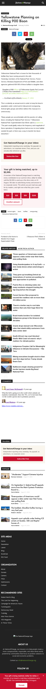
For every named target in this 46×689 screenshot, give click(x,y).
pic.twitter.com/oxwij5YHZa (18, 93)
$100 (34, 195)
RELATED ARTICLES (8, 249)
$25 (16, 195)
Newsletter (5, 544)
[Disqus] (23, 412)
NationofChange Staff (10, 25)
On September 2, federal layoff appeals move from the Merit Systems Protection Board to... (27, 487)
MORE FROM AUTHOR (26, 249)
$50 (25, 195)
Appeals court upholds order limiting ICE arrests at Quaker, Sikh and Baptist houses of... (27, 520)
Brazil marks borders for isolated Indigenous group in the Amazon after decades (28, 318)
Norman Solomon (16, 477)
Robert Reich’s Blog (8, 597)
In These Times (6, 623)
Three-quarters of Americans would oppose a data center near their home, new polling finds (28, 256)
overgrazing (33, 211)
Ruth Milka (14, 503)
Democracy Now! (7, 610)
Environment (5, 13)
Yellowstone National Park (9, 214)
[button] (43, 3)
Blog (2, 551)
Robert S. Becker (16, 512)
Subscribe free (12, 156)
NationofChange (14, 29)
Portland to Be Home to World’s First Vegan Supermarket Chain (9, 239)
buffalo (25, 211)
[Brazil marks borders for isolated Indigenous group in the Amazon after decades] (6, 317)
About (3, 569)
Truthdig (4, 613)
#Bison (16, 89)
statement (39, 123)
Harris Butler (15, 492)
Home (3, 541)
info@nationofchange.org (27, 660)
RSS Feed (4, 557)
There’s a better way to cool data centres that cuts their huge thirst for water (28, 307)
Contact (4, 585)
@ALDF (5, 93)
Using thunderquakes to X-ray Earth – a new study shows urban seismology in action (29, 266)
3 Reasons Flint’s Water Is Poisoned (36, 238)
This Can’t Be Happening (9, 600)
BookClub (4, 554)
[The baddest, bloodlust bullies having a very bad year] (5, 508)
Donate (3, 572)
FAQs (3, 579)
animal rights (12, 211)
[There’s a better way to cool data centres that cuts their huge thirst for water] (6, 307)
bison (19, 211)
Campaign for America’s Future (11, 604)
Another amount (13, 202)
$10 (7, 195)
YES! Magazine (6, 620)
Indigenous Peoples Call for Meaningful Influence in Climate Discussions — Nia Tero (29, 348)
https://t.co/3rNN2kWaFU (29, 91)
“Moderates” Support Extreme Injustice (27, 474)
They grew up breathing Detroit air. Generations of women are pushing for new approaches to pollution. (29, 277)
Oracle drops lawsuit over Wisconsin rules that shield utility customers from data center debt (29, 328)
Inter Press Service (7, 616)
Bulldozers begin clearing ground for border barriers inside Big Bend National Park (28, 369)
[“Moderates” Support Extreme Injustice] (5, 476)
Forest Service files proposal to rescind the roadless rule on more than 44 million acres (28, 297)
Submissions (5, 582)
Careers (3, 576)
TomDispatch (5, 607)
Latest (3, 547)
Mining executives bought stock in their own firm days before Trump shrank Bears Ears (29, 359)
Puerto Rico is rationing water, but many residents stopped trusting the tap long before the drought (28, 287)
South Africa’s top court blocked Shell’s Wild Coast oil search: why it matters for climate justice (27, 338)
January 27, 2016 (28, 98)
